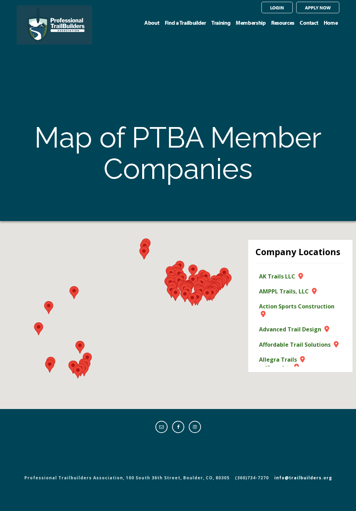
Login (277, 7)
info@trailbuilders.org (303, 478)
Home (331, 22)
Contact (309, 22)
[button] (74, 292)
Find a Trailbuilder (185, 22)
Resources (282, 22)
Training (220, 22)
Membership (251, 22)
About (151, 22)
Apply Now (318, 7)
